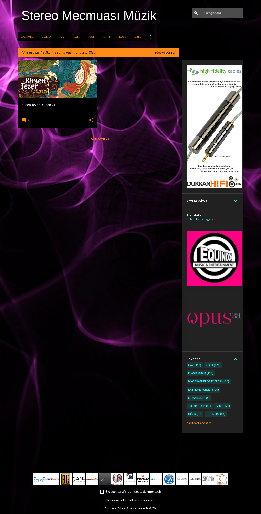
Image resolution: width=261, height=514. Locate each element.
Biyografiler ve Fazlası (208, 381)
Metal (106, 37)
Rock (91, 37)
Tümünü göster (165, 52)
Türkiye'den (199, 406)
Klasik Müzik (200, 373)
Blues (76, 37)
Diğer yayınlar (100, 139)
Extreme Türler (203, 389)
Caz (62, 37)
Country (216, 414)
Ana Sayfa (27, 37)
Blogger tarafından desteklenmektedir (133, 491)
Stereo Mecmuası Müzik (88, 15)
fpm (125, 500)
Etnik (138, 37)
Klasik (122, 37)
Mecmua (46, 37)
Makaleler (198, 397)
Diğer (194, 414)
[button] (90, 120)
